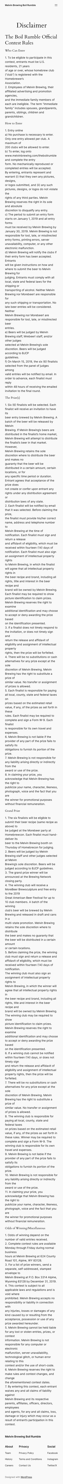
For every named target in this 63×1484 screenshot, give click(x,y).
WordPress (26, 1477)
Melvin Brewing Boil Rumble (20, 5)
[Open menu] (56, 5)
